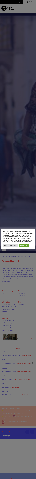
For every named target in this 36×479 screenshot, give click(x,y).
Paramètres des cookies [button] (10, 245)
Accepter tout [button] (24, 245)
